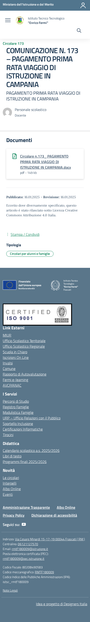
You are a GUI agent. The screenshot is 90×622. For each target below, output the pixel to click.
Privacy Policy (13, 515)
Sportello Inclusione (18, 423)
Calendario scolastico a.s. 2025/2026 (31, 450)
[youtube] (24, 524)
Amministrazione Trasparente (26, 507)
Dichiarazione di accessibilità (54, 515)
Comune (9, 368)
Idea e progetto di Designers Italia (61, 604)
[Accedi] (83, 5)
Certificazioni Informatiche (23, 429)
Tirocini (8, 434)
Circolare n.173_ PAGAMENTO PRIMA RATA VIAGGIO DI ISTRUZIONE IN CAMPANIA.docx (45, 161)
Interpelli (9, 483)
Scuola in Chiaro (15, 352)
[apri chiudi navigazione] (8, 20)
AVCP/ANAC (12, 385)
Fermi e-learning (15, 379)
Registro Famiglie (16, 407)
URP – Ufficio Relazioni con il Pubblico (31, 418)
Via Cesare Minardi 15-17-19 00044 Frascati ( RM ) (50, 539)
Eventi (8, 494)
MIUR (7, 335)
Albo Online (12, 489)
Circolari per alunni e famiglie (30, 253)
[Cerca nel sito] (79, 31)
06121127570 (28, 543)
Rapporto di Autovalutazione (24, 374)
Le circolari (11, 477)
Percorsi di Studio (16, 401)
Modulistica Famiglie (18, 412)
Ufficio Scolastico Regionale (24, 346)
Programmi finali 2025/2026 (25, 461)
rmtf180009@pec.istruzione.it (23, 558)
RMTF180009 (44, 572)
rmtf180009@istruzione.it (30, 548)
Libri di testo (12, 456)
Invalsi (8, 363)
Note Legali (10, 590)
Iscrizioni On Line (16, 357)
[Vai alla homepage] (19, 20)
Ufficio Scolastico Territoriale (24, 340)
